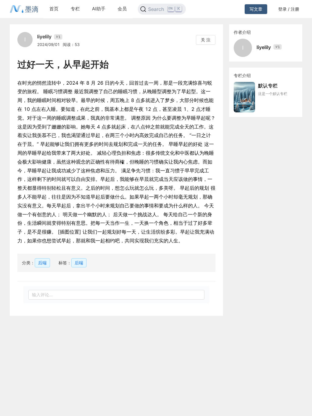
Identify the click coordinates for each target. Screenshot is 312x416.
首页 (53, 9)
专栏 (75, 9)
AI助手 (98, 9)
